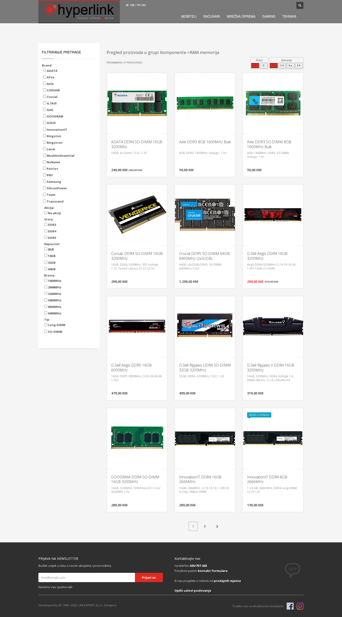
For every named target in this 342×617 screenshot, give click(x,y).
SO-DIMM (54, 332)
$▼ (299, 65)
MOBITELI (189, 16)
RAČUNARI (211, 16)
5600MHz (54, 300)
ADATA (51, 71)
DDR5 (51, 238)
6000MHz (54, 307)
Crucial (51, 97)
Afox (50, 77)
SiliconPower (56, 188)
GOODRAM (54, 116)
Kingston (53, 136)
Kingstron (54, 142)
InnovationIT (56, 129)
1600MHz (54, 281)
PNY (49, 175)
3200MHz (54, 294)
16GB (51, 256)
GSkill (51, 123)
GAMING (268, 16)
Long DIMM (56, 325)
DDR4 (51, 231)
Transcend (55, 201)
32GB (51, 262)
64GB (51, 269)
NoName (53, 162)
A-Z (274, 65)
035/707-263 (198, 566)
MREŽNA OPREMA (241, 16)
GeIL (50, 110)
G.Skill (51, 103)
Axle (50, 84)
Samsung (53, 182)
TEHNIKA (289, 16)
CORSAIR (53, 90)
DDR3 (51, 225)
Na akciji (54, 213)
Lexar (50, 149)
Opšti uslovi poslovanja (192, 590)
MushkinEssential (60, 155)
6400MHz (54, 313)
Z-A (282, 65)
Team (50, 195)
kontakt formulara (213, 571)
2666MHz (54, 287)
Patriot (52, 169)
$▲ (290, 65)
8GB (50, 249)
